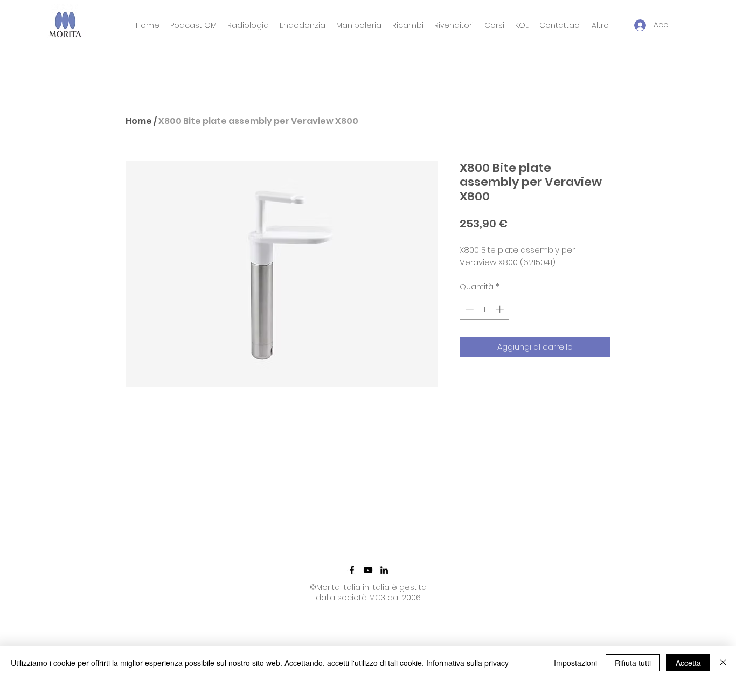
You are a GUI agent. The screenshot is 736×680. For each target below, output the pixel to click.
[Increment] (501, 309)
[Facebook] (351, 570)
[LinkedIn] (384, 570)
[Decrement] (468, 309)
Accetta (688, 662)
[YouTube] (368, 570)
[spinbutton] (485, 309)
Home (139, 121)
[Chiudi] (723, 662)
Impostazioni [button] (575, 662)
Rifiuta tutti (633, 662)
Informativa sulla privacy (467, 662)
